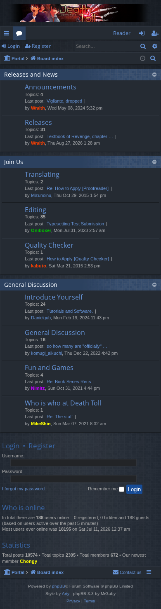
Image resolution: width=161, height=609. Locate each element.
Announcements (50, 86)
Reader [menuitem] (121, 33)
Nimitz (38, 388)
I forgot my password (23, 488)
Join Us (13, 162)
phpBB (58, 586)
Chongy (28, 561)
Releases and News (31, 74)
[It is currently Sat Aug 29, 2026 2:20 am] (142, 58)
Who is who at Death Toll (63, 403)
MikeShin (41, 423)
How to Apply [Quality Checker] (78, 258)
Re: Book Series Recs (69, 381)
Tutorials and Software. (70, 311)
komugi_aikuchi (46, 353)
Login (13, 45)
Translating (42, 174)
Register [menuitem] (156, 34)
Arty (65, 593)
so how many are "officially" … (77, 346)
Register (41, 45)
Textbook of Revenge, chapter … (80, 136)
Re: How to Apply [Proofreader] (78, 188)
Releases (38, 122)
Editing (35, 209)
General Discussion (30, 284)
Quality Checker (49, 245)
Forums (21, 34)
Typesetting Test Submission (75, 223)
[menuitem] (153, 58)
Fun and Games (49, 367)
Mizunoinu (41, 195)
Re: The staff (60, 416)
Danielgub (41, 317)
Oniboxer (41, 230)
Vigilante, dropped (64, 100)
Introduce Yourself (54, 297)
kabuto (38, 265)
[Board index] (80, 13)
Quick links (8, 34)
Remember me (103, 488)
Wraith (38, 107)
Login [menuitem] (143, 34)
